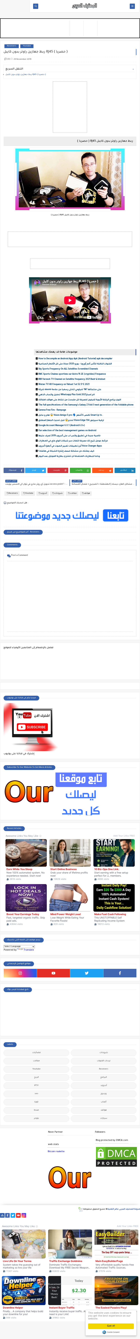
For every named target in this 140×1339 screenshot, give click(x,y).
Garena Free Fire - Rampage (52, 410)
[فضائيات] (56, 1215)
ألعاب (103, 1102)
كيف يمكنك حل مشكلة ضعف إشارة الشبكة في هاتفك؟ (66, 451)
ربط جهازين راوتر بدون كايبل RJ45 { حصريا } (25, 75)
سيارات (103, 1118)
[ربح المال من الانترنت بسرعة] (95, 1215)
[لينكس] (13, 1220)
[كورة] (40, 1215)
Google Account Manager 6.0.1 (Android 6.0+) (61, 425)
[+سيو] (2, 1220)
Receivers (11, 46)
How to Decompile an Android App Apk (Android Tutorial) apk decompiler (75, 359)
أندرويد (44, 493)
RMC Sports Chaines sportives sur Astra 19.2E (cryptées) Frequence (72, 374)
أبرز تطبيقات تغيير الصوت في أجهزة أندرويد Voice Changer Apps (70, 446)
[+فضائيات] (62, 1215)
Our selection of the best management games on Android (67, 431)
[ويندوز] (7, 1220)
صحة (36, 1110)
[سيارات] (51, 1215)
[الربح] (100, 1215)
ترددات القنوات (103, 1061)
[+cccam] (84, 1215)
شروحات (58, 493)
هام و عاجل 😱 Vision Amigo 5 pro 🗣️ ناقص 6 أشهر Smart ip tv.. (70, 415)
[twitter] (86, 973)
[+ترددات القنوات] (67, 1215)
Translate (29, 950)
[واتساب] (29, 1215)
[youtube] (53, 973)
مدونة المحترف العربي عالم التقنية (123, 1209)
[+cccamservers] (73, 1215)
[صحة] (45, 1215)
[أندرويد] (29, 1220)
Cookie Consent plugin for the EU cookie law (111, 1332)
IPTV (36, 1086)
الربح (36, 1077)
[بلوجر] (116, 1215)
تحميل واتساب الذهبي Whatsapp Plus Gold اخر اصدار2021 (66, 395)
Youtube (27, 46)
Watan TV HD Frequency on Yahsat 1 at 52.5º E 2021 (63, 384)
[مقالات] (18, 1220)
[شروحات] (24, 1220)
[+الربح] (105, 1215)
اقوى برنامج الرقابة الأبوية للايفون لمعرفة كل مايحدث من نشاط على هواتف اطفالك (79, 400)
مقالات (73, 493)
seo (36, 1094)
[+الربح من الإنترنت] (111, 1215)
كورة (36, 1102)
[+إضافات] (127, 1215)
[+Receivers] (89, 1215)
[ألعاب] (35, 1220)
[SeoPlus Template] (80, 1209)
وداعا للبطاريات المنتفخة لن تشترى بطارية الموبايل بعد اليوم (69, 456)
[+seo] (133, 1215)
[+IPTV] (78, 1215)
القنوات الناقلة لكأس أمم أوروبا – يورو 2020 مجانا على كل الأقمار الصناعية (75, 364)
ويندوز (104, 1094)
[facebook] (120, 973)
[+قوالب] (122, 1215)
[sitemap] (2, 1215)
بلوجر (36, 1118)
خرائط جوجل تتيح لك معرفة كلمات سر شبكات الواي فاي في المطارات (73, 441)
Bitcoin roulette (56, 1151)
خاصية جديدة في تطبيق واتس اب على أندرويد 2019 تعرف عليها (69, 436)
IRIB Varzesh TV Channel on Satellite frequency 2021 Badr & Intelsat (71, 379)
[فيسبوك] (34, 1215)
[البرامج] (40, 1220)
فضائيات (36, 1053)
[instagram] (20, 973)
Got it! (111, 1326)
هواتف (87, 493)
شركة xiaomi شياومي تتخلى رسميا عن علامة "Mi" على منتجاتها (69, 389)
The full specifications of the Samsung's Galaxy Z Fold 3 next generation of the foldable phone (86, 405)
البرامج (103, 1077)
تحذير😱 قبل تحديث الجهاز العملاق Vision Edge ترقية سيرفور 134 (71, 420)
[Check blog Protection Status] (116, 1167)
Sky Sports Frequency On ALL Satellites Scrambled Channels (68, 369)
